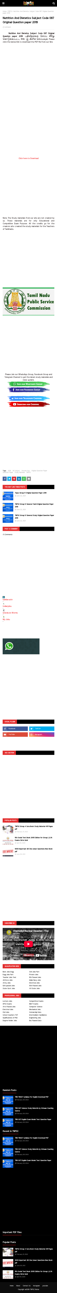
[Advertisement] (28, 71)
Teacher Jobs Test (9, 977)
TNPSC (10, 11)
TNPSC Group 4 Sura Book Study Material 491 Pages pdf (34, 828)
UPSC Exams (7, 1004)
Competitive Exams (36, 1001)
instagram (36, 1286)
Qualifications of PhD (10, 1018)
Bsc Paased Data (35, 1020)
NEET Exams (33, 1004)
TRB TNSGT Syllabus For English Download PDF (31, 1097)
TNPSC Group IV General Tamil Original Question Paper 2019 (34, 505)
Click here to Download (29, 158)
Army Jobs (6, 983)
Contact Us (26, 1286)
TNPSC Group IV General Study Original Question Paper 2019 (34, 517)
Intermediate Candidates (38, 1015)
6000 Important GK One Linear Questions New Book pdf (33, 850)
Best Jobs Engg (8, 972)
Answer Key (25, 470)
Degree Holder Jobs (10, 1020)
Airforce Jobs (7, 980)
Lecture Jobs (7, 1001)
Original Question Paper (39, 470)
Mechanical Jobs (35, 1009)
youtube (45, 1286)
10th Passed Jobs (35, 986)
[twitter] (41, 728)
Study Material (20, 472)
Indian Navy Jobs (35, 980)
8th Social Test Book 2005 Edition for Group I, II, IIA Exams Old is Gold (33, 839)
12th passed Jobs (9, 986)
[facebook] (15, 728)
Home (4, 11)
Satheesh (8, 27)
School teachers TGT (10, 1015)
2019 (9, 470)
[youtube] (15, 734)
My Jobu (6, 619)
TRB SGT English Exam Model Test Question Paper (33, 1119)
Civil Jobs (6, 1012)
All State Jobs (34, 988)
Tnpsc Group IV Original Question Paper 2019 (30, 493)
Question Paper (8, 472)
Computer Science (35, 1007)
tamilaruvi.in (7, 600)
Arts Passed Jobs (9, 1007)
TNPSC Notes (34, 1289)
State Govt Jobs (9, 988)
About (18, 1286)
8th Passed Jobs (35, 977)
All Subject (16, 470)
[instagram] (41, 734)
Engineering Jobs (35, 1018)
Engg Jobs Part (8, 974)
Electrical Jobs (34, 983)
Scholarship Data (35, 1012)
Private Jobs (33, 974)
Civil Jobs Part (34, 972)
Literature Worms (10, 613)
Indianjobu (7, 606)
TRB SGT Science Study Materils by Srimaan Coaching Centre (34, 1109)
